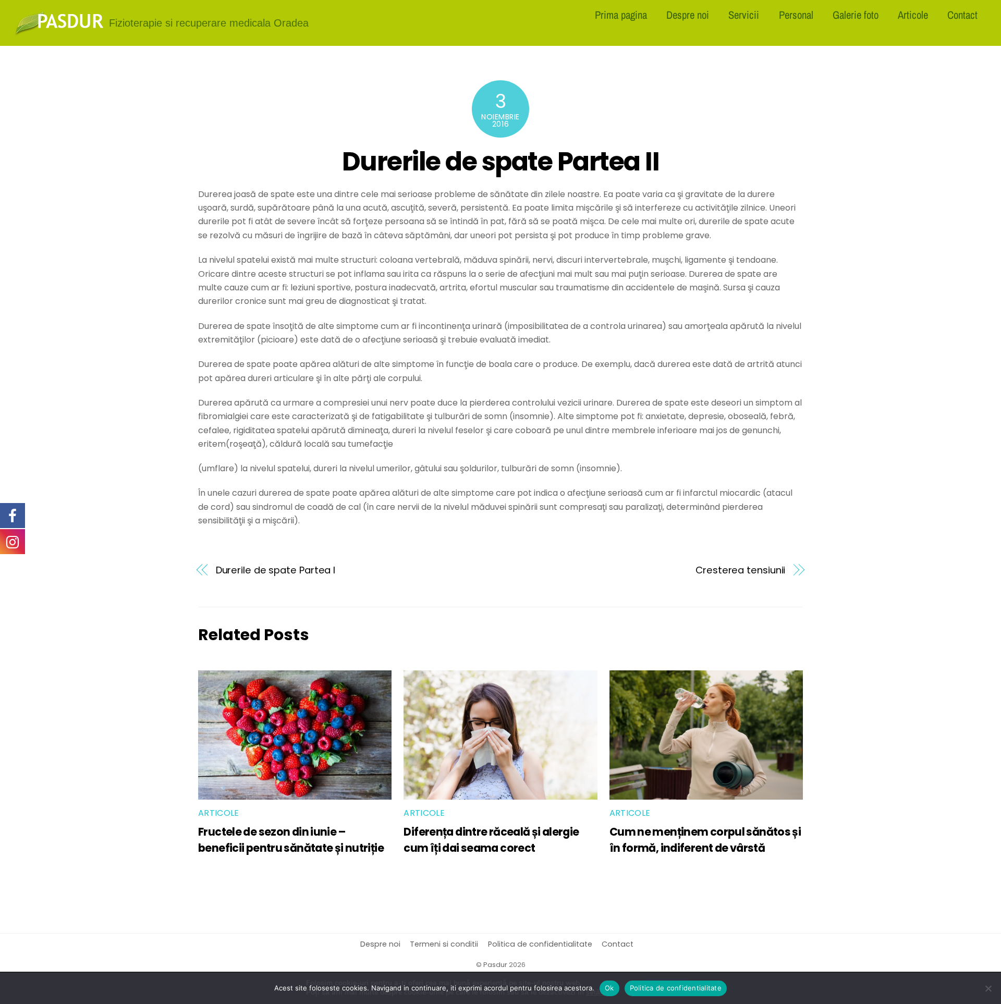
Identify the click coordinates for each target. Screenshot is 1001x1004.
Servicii (743, 14)
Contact (962, 14)
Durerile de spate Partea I (276, 570)
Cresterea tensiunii (740, 570)
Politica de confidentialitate (540, 944)
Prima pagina (621, 14)
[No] (988, 988)
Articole (913, 14)
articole (218, 813)
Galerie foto (855, 14)
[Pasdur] (59, 31)
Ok (609, 988)
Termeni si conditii (444, 944)
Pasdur (495, 965)
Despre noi (687, 14)
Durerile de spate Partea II (501, 161)
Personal (796, 14)
